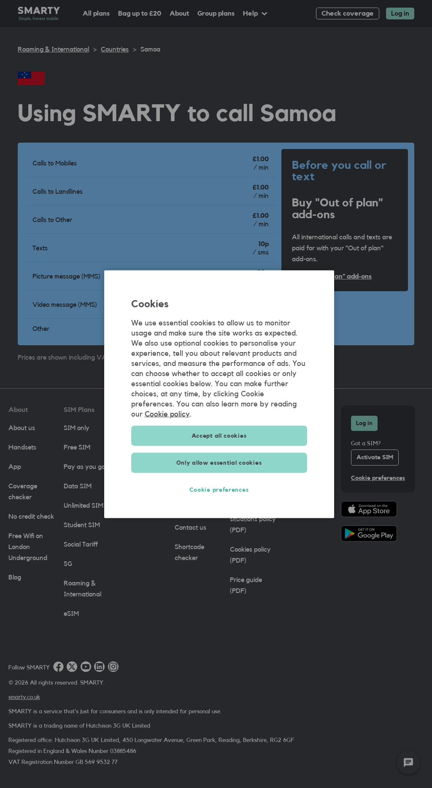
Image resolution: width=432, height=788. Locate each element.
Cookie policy (167, 413)
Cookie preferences (219, 490)
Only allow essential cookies (219, 463)
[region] (219, 394)
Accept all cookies (219, 436)
